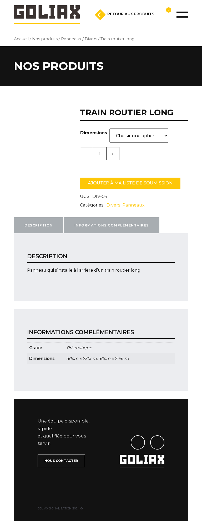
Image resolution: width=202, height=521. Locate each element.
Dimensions (93, 132)
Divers (91, 39)
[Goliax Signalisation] (47, 14)
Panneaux (71, 39)
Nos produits (45, 39)
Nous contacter (61, 461)
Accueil (21, 39)
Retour (130, 14)
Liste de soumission (152, 22)
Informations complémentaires (111, 225)
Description (38, 225)
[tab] (38, 225)
